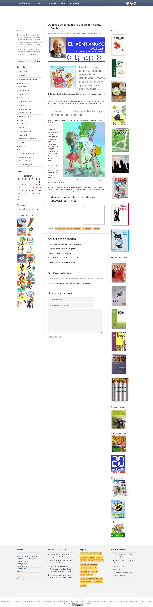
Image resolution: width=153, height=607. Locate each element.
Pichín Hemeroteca (25, 131)
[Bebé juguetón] (21, 253)
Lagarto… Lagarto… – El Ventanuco (60, 253)
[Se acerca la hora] (21, 298)
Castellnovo (23, 87)
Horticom (20, 571)
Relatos (21, 150)
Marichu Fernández (25, 124)
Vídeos (39, 3)
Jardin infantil (91, 568)
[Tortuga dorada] (21, 235)
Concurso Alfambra (87, 557)
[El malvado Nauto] (30, 262)
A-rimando (60, 228)
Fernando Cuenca (23, 561)
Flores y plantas (22, 564)
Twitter (134, 3)
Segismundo (98, 582)
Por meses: (20, 209)
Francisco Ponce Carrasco (76, 16)
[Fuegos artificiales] (30, 235)
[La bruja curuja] (30, 307)
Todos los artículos (25, 157)
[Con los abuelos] (30, 244)
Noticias (21, 127)
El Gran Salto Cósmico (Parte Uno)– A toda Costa (64, 258)
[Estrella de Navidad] (30, 227)
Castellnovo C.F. (95, 554)
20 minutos (20, 554)
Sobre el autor (74, 3)
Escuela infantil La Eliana (89, 564)
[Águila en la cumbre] (21, 227)
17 (19, 190)
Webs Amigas (51, 3)
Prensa (96, 228)
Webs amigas (21, 579)
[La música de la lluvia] (30, 298)
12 (26, 187)
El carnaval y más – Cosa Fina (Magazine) (62, 249)
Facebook (131, 3)
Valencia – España (25, 161)
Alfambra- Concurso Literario (28, 79)
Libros (63, 3)
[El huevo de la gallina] (30, 253)
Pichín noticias (23, 135)
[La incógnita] (21, 289)
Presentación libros (87, 578)
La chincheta (87, 228)
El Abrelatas (23, 98)
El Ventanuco (23, 105)
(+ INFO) (34, 54)
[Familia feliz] (30, 280)
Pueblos (99, 578)
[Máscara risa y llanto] (21, 271)
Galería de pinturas (25, 116)
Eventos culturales (25, 109)
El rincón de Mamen (25, 101)
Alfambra (22, 76)
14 (33, 187)
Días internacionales (73, 228)
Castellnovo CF (24, 90)
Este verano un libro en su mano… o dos (61, 262)
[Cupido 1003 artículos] (21, 307)
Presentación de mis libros (27, 139)
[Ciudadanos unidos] (21, 280)
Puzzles (21, 142)
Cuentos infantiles (24, 94)
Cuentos (83, 561)
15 (36, 187)
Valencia (83, 585)
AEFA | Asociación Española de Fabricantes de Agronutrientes (27, 557)
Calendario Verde (24, 83)
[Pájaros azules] (21, 244)
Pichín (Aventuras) (25, 3)
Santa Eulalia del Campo (27, 153)
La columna (22, 120)
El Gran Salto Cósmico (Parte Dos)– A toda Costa (64, 244)
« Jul (18, 199)
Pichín (83, 575)
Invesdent (20, 574)
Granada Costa (22, 569)
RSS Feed (127, 3)
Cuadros (99, 557)
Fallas (83, 568)
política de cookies (147, 601)
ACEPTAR (78, 605)
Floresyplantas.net (25, 113)
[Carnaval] (30, 289)
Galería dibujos (22, 566)
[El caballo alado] (21, 262)
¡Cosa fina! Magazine (26, 165)
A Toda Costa (23, 72)
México (94, 571)
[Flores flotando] (30, 271)
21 (33, 190)
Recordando (23, 146)
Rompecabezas (86, 582)
